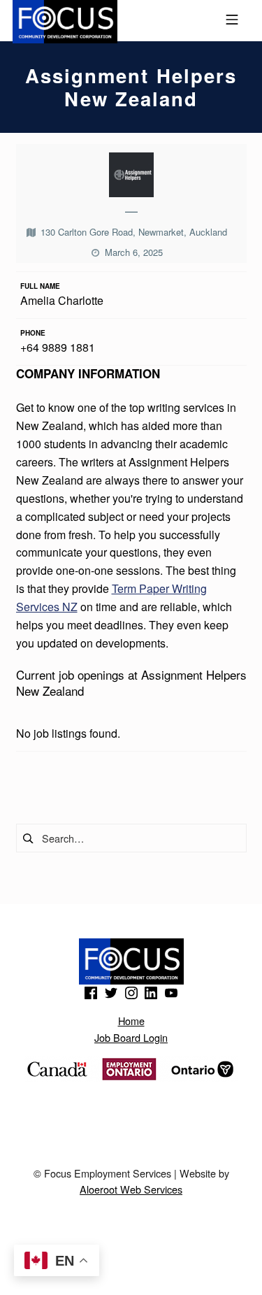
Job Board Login (131, 1037)
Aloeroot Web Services (131, 1189)
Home (131, 1020)
